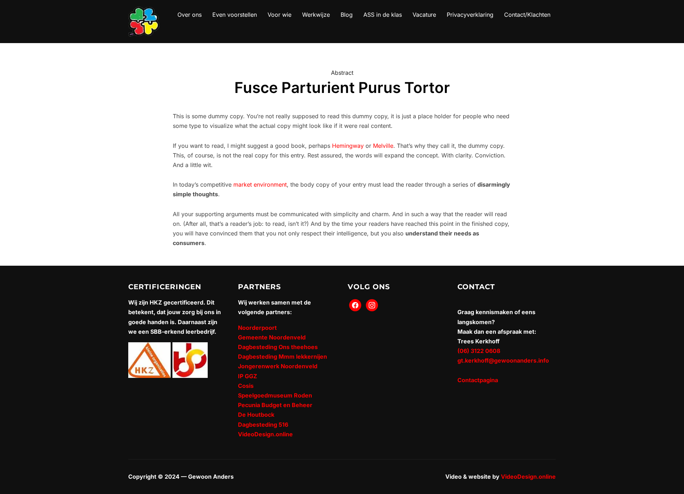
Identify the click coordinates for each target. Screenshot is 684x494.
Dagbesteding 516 (263, 424)
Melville (383, 145)
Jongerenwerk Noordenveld (277, 366)
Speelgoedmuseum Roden (275, 395)
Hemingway (348, 145)
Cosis (246, 385)
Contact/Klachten (527, 14)
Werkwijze (316, 14)
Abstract (342, 72)
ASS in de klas (382, 14)
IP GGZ (247, 376)
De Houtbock (256, 414)
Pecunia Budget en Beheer (275, 405)
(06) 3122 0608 (478, 350)
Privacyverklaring (470, 14)
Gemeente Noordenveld (272, 337)
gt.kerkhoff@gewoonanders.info (503, 360)
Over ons (189, 14)
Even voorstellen (234, 14)
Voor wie (279, 14)
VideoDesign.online (265, 434)
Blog (347, 14)
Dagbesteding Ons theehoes (278, 346)
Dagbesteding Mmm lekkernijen (282, 356)
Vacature (424, 14)
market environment (260, 184)
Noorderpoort (257, 327)
